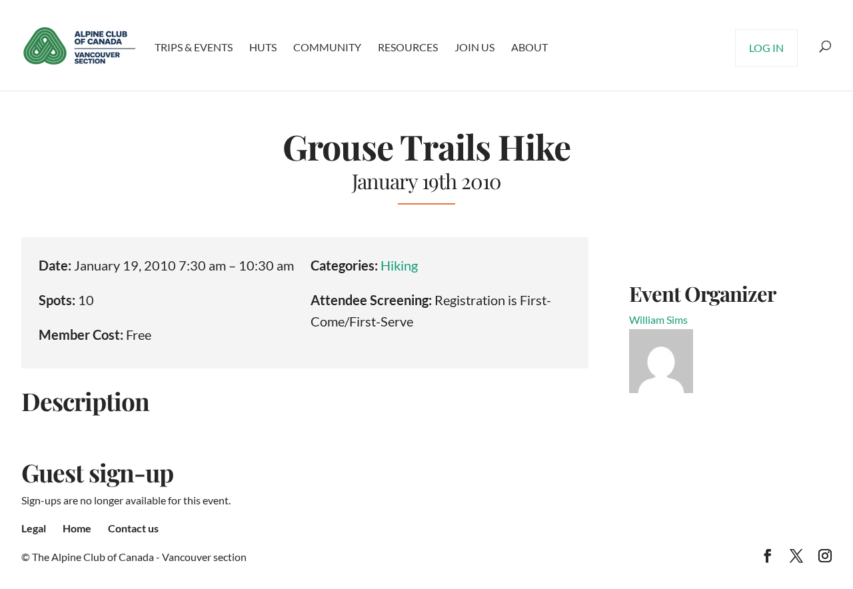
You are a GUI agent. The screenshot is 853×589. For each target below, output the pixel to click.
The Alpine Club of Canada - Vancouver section (139, 556)
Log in (766, 47)
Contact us (133, 528)
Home (77, 528)
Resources (408, 47)
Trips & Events (194, 47)
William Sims (658, 319)
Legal (33, 528)
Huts (263, 47)
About (529, 47)
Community (327, 47)
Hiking (399, 265)
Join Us (474, 47)
